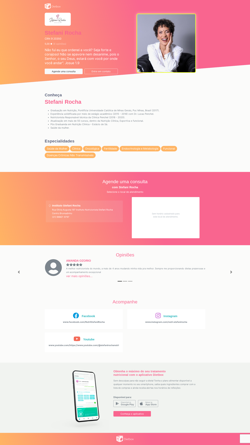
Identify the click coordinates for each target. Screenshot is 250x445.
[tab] (84, 211)
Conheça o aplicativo (132, 413)
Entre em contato (101, 71)
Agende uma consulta (64, 71)
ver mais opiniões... (79, 276)
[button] (18, 272)
